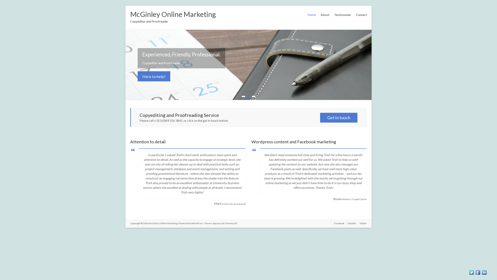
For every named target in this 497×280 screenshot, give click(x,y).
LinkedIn (351, 223)
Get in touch (338, 117)
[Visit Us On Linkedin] (484, 271)
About (325, 15)
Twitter (363, 223)
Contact (361, 15)
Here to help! (154, 76)
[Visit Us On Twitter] (471, 271)
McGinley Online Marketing (173, 14)
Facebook (339, 223)
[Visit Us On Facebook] (478, 271)
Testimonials (342, 15)
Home (312, 15)
